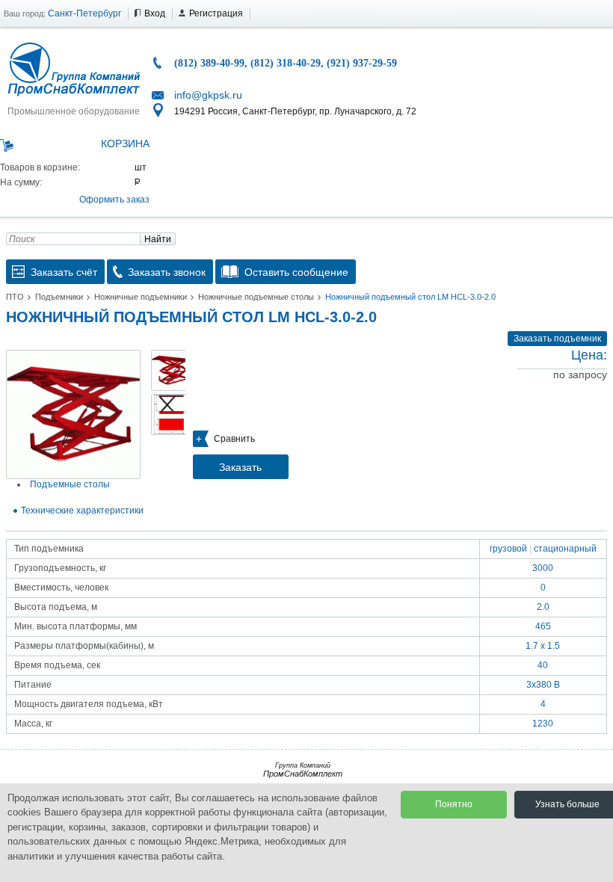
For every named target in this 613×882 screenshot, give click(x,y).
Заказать (240, 467)
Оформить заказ (114, 199)
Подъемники (59, 296)
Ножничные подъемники (140, 296)
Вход (154, 13)
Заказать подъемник (557, 338)
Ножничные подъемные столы (256, 296)
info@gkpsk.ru (208, 95)
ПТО (15, 296)
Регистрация (216, 13)
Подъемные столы (70, 484)
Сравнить (234, 439)
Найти (157, 239)
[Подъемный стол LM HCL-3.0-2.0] (73, 414)
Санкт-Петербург (84, 13)
